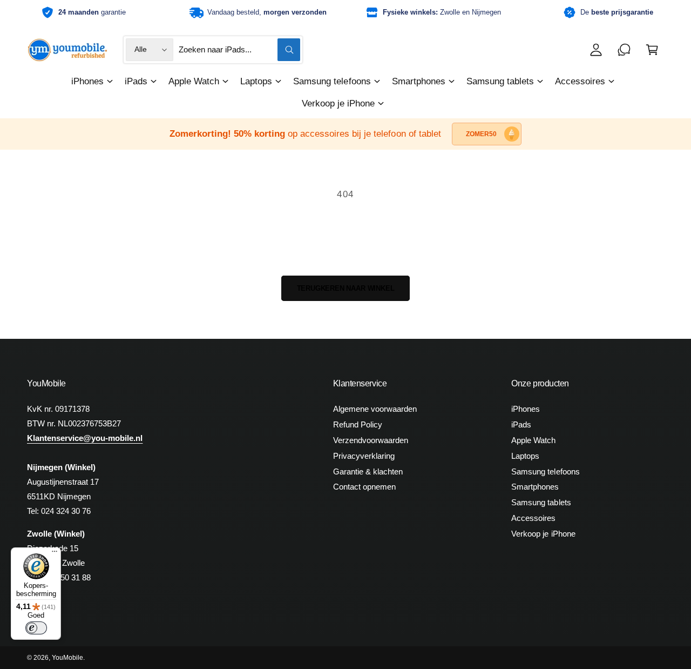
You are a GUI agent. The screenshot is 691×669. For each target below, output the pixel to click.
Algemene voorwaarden (375, 408)
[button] (652, 50)
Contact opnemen (364, 486)
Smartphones (418, 81)
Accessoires (580, 81)
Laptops (256, 81)
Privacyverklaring (364, 455)
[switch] (36, 627)
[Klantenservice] (624, 50)
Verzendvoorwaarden (370, 440)
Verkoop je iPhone (338, 103)
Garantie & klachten (368, 471)
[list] (345, 12)
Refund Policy (357, 424)
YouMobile (67, 657)
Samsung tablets (500, 81)
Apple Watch (193, 81)
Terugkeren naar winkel (346, 288)
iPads (136, 81)
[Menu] (54, 553)
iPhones (87, 81)
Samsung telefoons (331, 81)
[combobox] (239, 50)
